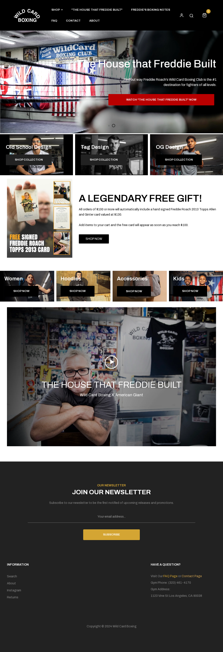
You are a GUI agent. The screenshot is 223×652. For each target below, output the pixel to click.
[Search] (191, 15)
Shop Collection (179, 159)
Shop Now (21, 291)
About (11, 583)
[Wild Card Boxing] (27, 15)
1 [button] (109, 126)
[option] (111, 82)
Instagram (14, 590)
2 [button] (113, 125)
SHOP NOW (94, 238)
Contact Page (192, 576)
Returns (12, 597)
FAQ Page (170, 576)
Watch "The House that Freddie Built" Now (163, 99)
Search (12, 576)
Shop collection (29, 159)
